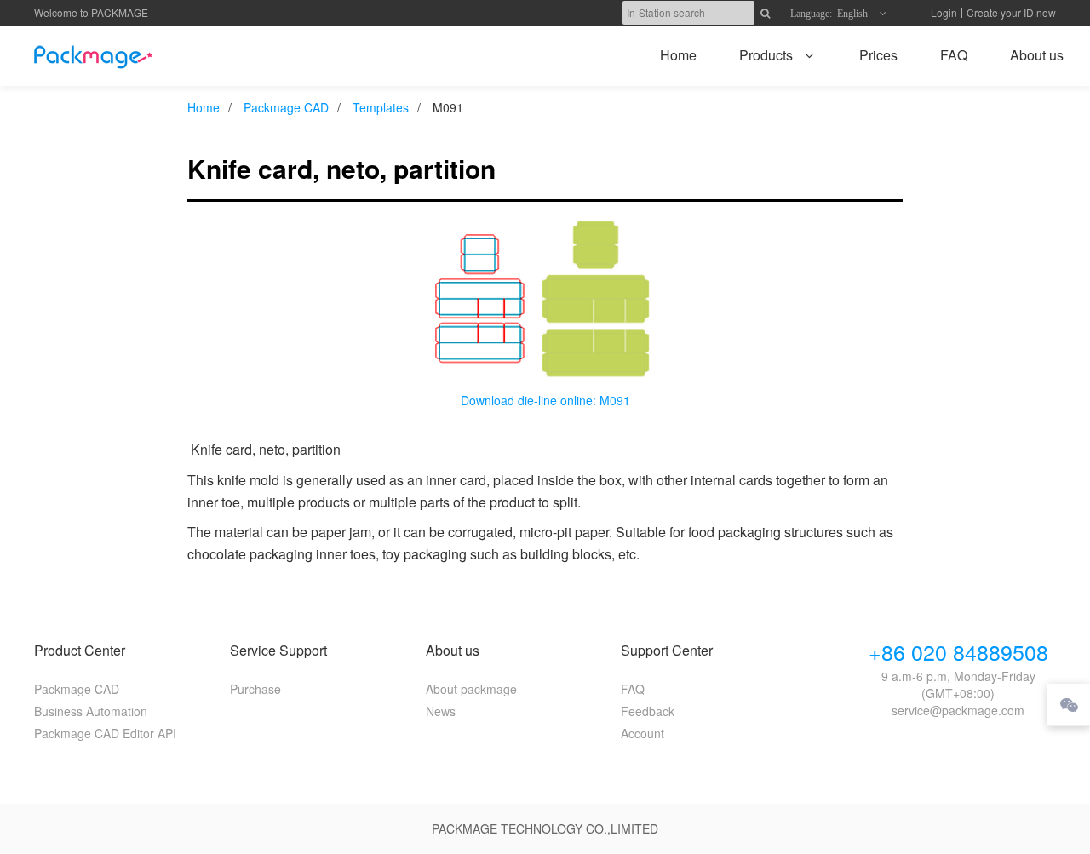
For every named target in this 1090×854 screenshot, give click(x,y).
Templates (381, 107)
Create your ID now (1011, 12)
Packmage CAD (286, 107)
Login (944, 12)
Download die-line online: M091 (545, 400)
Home (203, 107)
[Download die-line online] (545, 297)
